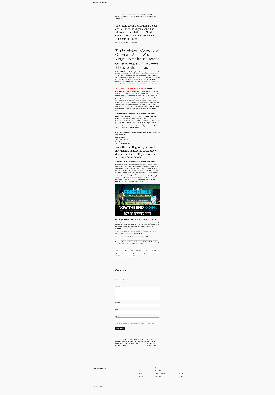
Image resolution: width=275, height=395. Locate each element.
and (117, 250)
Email (117, 309)
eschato (127, 42)
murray (143, 253)
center (131, 250)
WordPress (101, 386)
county (145, 250)
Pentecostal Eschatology (100, 2)
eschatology (134, 42)
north (149, 253)
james (127, 253)
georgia (118, 253)
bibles (126, 250)
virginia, (128, 255)
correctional (138, 250)
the (123, 255)
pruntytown (155, 253)
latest (137, 253)
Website (117, 316)
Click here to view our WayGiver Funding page (141, 113)
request (118, 255)
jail (123, 253)
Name (117, 302)
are (121, 250)
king (133, 253)
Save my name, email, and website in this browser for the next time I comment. (136, 324)
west (134, 255)
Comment (118, 286)
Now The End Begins (139, 243)
